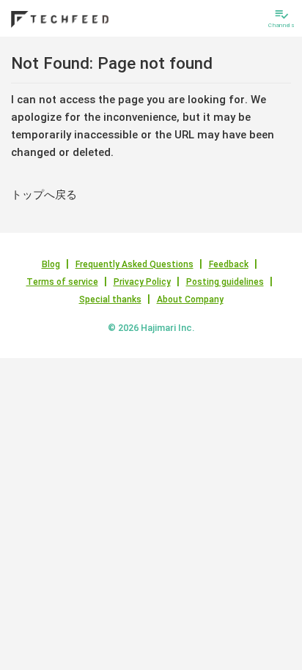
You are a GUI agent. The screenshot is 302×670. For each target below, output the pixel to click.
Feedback (228, 264)
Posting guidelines (225, 282)
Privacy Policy (142, 282)
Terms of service (62, 282)
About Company (190, 299)
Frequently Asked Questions (135, 264)
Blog (51, 264)
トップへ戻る (44, 194)
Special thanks (110, 299)
